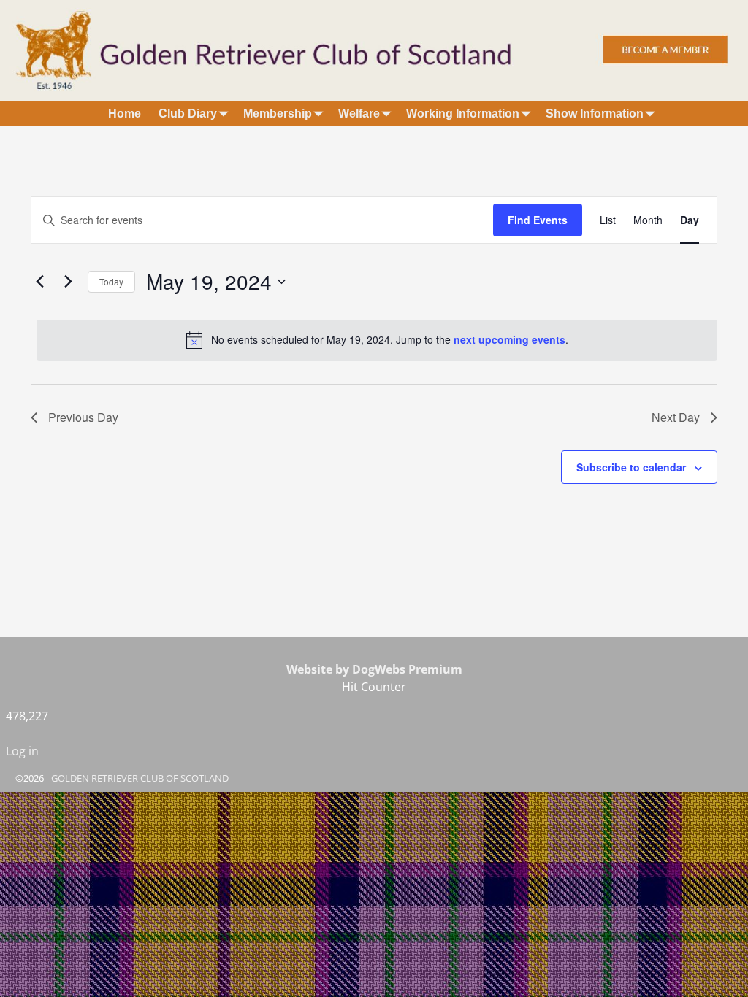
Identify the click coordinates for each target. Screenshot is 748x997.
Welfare (359, 113)
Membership (277, 113)
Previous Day (83, 417)
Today (111, 281)
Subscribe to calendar (631, 467)
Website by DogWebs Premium (374, 669)
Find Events (538, 219)
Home (124, 113)
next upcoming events (509, 339)
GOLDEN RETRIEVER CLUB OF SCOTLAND (140, 778)
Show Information (595, 113)
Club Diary (188, 113)
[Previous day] (39, 281)
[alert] (377, 340)
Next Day (676, 417)
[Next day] (68, 281)
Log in (22, 751)
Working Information (462, 113)
